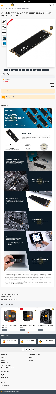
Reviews (3, 291)
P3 (9, 69)
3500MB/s (39, 69)
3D (20, 69)
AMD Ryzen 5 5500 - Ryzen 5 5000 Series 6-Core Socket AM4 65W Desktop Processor (48, 340)
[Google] (33, 349)
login (6, 299)
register (10, 299)
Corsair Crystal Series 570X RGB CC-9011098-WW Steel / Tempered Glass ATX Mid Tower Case (46, 325)
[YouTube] (29, 349)
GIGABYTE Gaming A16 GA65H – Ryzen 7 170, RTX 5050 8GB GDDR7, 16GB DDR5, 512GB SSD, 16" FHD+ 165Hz (12, 340)
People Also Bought (7, 304)
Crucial (6, 69)
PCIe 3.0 (16, 69)
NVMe (27, 69)
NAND (23, 69)
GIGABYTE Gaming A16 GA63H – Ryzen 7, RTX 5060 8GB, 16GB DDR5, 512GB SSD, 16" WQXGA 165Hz (30, 340)
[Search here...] (50, 5)
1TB (12, 69)
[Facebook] (23, 349)
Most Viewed (5, 335)
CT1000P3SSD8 (46, 69)
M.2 (31, 69)
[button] (8, 43)
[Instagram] (26, 349)
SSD (34, 69)
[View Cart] (54, 5)
